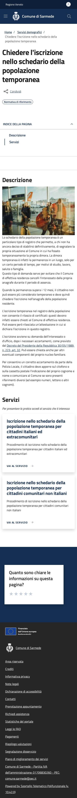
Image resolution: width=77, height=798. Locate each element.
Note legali (12, 684)
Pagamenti (12, 736)
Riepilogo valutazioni (18, 744)
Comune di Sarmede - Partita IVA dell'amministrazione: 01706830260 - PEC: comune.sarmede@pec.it (32, 772)
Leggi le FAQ (13, 729)
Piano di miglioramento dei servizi (26, 759)
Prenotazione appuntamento (23, 706)
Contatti (10, 699)
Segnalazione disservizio (20, 751)
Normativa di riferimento (17, 101)
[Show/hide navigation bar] (5, 16)
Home (8, 32)
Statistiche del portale (19, 721)
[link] (21, 466)
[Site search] (69, 16)
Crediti (9, 669)
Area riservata (14, 661)
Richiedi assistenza (17, 714)
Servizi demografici (29, 32)
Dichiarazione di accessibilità (23, 691)
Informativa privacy (17, 676)
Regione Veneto (14, 4)
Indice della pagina (17, 124)
